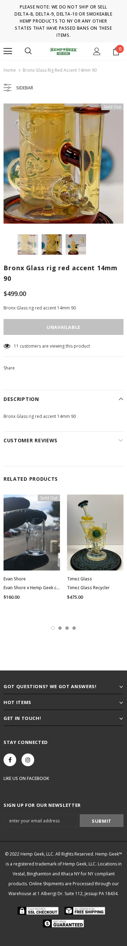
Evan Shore (15, 579)
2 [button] (60, 628)
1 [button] (53, 628)
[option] (63, 164)
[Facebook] (10, 759)
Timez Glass (79, 579)
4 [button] (74, 628)
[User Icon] (97, 51)
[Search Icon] (28, 51)
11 (16, 346)
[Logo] (63, 50)
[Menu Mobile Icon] (8, 51)
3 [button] (67, 628)
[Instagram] (28, 759)
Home (10, 70)
